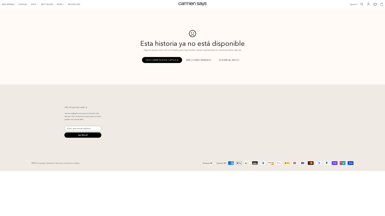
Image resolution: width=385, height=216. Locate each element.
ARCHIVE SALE (74, 4)
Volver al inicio (229, 60)
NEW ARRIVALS (8, 4)
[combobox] (207, 163)
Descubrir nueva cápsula (162, 60)
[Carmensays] (192, 4)
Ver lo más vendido (198, 60)
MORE (59, 4)
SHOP (33, 4)
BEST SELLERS (47, 4)
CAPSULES (22, 4)
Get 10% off (83, 135)
